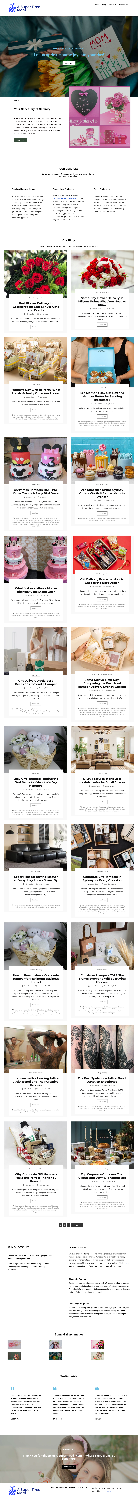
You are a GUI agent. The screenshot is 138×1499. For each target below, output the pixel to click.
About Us (112, 5)
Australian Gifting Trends (50, 518)
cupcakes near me (120, 519)
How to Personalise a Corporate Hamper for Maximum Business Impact (36, 978)
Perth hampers (42, 419)
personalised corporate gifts (88, 1206)
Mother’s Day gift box (107, 425)
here (125, 1263)
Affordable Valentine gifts (22, 810)
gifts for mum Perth (53, 415)
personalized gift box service (64, 198)
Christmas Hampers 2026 (20, 520)
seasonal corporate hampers (111, 911)
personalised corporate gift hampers (89, 911)
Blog (104, 5)
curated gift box (86, 422)
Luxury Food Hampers (31, 524)
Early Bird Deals (23, 522)
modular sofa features (86, 809)
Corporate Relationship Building (47, 1012)
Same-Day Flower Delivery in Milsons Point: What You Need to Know (102, 301)
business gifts (19, 1206)
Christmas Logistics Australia (37, 520)
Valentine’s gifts (53, 814)
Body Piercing (102, 1073)
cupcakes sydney (109, 521)
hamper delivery (111, 606)
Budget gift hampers (37, 810)
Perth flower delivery (20, 419)
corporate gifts (104, 605)
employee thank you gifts (51, 1208)
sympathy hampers (39, 713)
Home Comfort (45, 905)
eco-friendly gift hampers (97, 907)
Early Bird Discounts (35, 522)
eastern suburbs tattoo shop (44, 1112)
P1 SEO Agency (107, 1491)
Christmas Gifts (102, 970)
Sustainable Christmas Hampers (105, 1013)
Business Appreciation (36, 1169)
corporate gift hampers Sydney (90, 709)
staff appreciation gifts (38, 1212)
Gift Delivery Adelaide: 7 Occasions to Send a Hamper (36, 682)
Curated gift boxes (51, 810)
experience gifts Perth (39, 415)
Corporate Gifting (102, 871)
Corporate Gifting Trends (113, 1009)
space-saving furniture (95, 811)
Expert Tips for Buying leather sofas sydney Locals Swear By (36, 878)
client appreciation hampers (34, 1206)
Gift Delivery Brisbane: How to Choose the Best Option (102, 581)
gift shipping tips (109, 422)
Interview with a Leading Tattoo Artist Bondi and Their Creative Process (36, 1081)
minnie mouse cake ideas (25, 615)
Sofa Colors (30, 907)
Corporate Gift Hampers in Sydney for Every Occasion (102, 878)
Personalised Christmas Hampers (102, 1011)
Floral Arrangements (35, 298)
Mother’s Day (102, 387)
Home (96, 5)
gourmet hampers (99, 909)
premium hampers (104, 1206)
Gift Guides (35, 675)
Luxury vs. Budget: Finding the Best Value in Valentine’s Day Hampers (35, 782)
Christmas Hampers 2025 (97, 1009)
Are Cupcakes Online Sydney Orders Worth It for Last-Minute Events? (102, 493)
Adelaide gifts (18, 709)
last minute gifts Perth (20, 417)
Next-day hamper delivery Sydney (113, 712)
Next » (77, 1225)
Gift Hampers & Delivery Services (102, 674)
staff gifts (114, 1206)
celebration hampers (53, 709)
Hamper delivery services (101, 710)
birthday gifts (85, 605)
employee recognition (118, 1204)
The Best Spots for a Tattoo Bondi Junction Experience (102, 1079)
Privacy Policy (61, 1487)
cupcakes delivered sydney (105, 519)
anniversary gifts (28, 709)
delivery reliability (115, 605)
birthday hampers (40, 709)
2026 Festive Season (22, 518)
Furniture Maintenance (21, 905)
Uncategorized (36, 871)
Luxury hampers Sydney (93, 712)
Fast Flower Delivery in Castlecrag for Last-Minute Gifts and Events (36, 307)
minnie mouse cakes (40, 615)
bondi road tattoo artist (39, 1110)
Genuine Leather (34, 905)
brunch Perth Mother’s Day (23, 415)
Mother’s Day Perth (52, 417)
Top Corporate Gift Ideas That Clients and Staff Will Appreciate (102, 1176)
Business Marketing (36, 970)
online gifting (121, 606)
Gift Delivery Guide (102, 574)
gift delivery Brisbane (90, 606)
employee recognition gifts (113, 907)
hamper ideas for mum (90, 424)
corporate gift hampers (50, 1206)
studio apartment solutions (111, 811)
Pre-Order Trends (44, 524)
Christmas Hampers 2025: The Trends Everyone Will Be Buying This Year (102, 978)
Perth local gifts (53, 419)
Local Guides (36, 384)
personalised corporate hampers (38, 1210)
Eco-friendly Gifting (48, 522)
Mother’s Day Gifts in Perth (36, 417)
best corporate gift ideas (90, 1203)
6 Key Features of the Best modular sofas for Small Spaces (102, 780)
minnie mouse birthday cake (36, 614)
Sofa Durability (39, 907)
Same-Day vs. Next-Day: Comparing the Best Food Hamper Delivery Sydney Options (102, 683)
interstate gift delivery (106, 424)
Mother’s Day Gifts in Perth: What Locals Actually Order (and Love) (35, 391)
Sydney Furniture (50, 907)
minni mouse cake (21, 614)
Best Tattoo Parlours (35, 1073)
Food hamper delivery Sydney (110, 709)
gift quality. (101, 606)
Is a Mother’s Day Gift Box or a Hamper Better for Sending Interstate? (102, 396)
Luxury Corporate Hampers (114, 909)
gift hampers (48, 711)
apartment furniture (89, 807)
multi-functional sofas (110, 809)
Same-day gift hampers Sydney (106, 714)
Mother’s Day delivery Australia (90, 425)
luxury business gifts (20, 1210)
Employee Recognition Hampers (22, 1014)
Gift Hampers (36, 484)
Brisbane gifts (94, 605)
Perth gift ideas (32, 419)
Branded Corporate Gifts (22, 1010)
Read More (35, 327)
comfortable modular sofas (105, 807)
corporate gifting (18, 711)
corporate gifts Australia (102, 1204)
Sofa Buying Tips (21, 907)
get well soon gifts (29, 711)
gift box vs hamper (97, 422)
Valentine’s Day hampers (40, 814)
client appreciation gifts (89, 905)
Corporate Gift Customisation (26, 1012)
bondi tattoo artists (28, 1112)
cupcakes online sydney (96, 521)
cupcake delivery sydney (88, 519)
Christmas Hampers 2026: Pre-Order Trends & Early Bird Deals (36, 491)
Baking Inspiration (102, 484)
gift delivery (39, 711)
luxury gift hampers (32, 812)
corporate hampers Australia (33, 1208)
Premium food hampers (88, 714)
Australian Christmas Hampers (107, 1007)
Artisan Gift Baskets (35, 518)
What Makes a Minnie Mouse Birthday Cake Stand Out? (36, 590)
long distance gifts (119, 424)
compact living (118, 807)
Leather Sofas (55, 905)
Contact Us (123, 5)
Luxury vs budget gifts (46, 812)
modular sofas (102, 773)
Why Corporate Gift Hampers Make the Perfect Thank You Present (36, 1178)
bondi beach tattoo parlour (23, 1110)
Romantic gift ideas (25, 814)
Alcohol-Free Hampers (89, 1007)
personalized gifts (102, 608)
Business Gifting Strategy (39, 1010)
